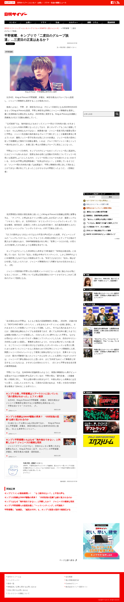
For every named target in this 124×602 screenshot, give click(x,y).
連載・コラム (92, 22)
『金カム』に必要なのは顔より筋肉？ (99, 219)
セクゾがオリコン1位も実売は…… (98, 200)
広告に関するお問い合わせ (18, 590)
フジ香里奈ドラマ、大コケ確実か (98, 227)
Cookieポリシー (72, 583)
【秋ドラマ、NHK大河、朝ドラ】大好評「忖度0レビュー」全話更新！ (106, 280)
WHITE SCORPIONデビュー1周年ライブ (100, 234)
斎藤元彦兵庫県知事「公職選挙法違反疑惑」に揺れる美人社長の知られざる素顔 (106, 331)
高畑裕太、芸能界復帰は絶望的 (97, 215)
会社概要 (69, 577)
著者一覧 (11, 583)
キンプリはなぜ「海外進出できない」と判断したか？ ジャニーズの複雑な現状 (39, 501)
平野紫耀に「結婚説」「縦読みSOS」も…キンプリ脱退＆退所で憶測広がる (37, 510)
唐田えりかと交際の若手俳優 (96, 212)
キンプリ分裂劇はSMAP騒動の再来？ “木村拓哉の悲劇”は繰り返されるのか (32, 418)
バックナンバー (13, 580)
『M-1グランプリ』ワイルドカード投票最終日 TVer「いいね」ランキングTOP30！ (106, 341)
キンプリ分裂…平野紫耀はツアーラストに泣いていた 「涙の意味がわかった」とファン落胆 (32, 395)
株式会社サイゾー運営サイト (77, 587)
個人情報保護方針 (72, 580)
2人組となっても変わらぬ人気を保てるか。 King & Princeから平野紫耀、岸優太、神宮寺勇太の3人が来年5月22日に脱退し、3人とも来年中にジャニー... (33, 426)
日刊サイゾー (13, 410)
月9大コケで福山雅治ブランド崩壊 (98, 230)
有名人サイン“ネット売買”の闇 (97, 204)
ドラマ (43, 22)
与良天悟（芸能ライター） (68, 47)
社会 (57, 22)
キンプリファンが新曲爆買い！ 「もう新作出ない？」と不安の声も (34, 493)
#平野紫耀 (9, 52)
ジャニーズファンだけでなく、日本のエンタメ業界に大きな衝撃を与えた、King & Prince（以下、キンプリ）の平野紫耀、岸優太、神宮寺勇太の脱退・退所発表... (33, 449)
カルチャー (73, 22)
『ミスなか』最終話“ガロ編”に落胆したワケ (102, 223)
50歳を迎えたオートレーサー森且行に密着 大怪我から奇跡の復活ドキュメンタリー (106, 295)
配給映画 (111, 22)
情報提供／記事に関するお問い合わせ (22, 587)
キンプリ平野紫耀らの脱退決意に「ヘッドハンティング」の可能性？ (34, 505)
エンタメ (92, 197)
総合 (110, 197)
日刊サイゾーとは (14, 577)
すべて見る (115, 194)
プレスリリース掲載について (19, 593)
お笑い (28, 22)
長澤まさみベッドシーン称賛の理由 (99, 208)
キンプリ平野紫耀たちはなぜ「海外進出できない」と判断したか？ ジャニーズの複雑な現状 (33, 441)
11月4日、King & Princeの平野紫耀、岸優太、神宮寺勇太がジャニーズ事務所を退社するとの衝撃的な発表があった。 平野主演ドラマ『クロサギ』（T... (33, 403)
